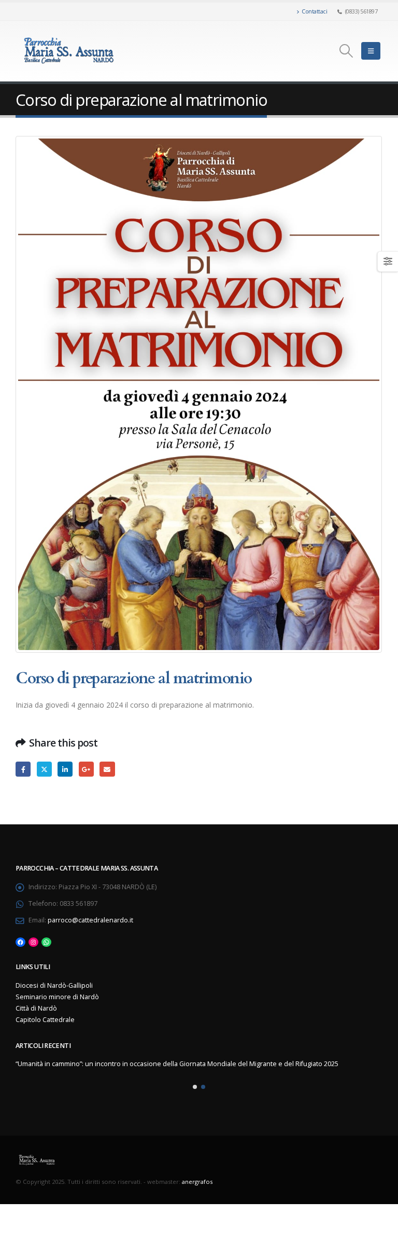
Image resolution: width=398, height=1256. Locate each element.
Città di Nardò (36, 1008)
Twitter (44, 769)
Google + (86, 769)
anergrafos (197, 1181)
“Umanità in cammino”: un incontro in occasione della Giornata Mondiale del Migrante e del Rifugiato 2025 (177, 1063)
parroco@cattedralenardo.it (90, 920)
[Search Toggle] (346, 51)
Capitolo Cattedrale (45, 1019)
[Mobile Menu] (370, 51)
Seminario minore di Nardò (57, 996)
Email (107, 769)
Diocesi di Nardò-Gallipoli (54, 985)
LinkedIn (65, 769)
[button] (195, 1087)
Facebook (23, 769)
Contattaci (314, 11)
